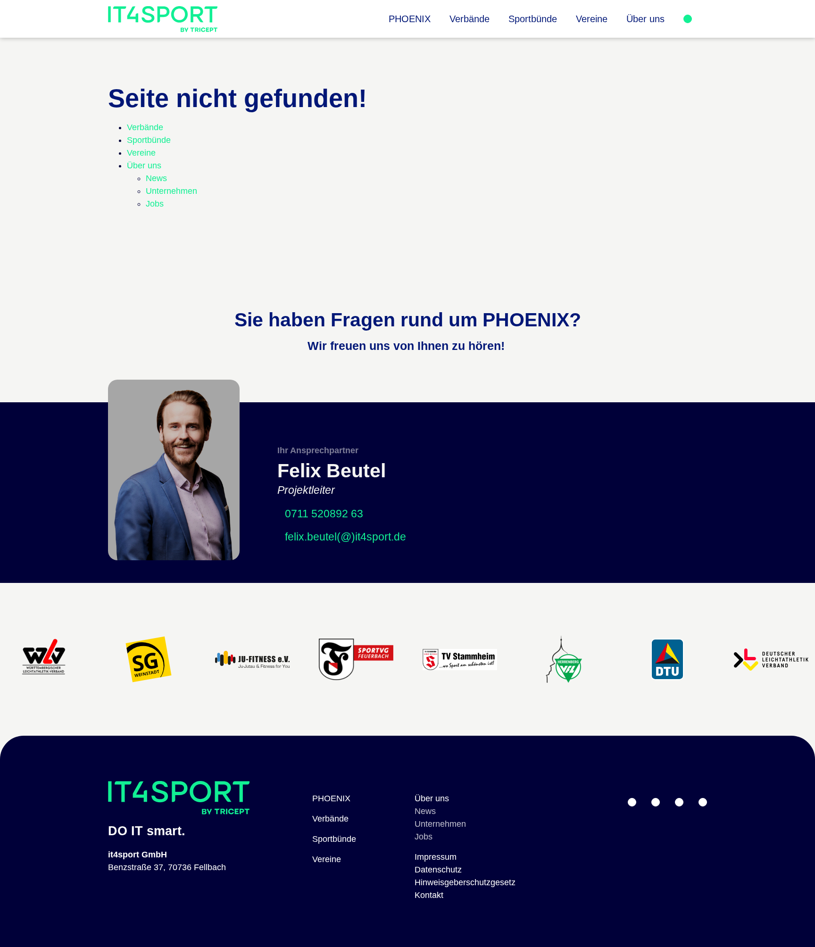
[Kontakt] (687, 19)
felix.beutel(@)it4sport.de (345, 537)
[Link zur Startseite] (162, 19)
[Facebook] (703, 802)
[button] (645, 19)
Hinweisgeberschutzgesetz (465, 882)
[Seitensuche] (699, 18)
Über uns (432, 798)
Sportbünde (334, 839)
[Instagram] (679, 802)
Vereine (326, 859)
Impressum (436, 857)
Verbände (330, 818)
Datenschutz (438, 869)
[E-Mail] (632, 802)
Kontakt (429, 895)
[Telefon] (655, 802)
